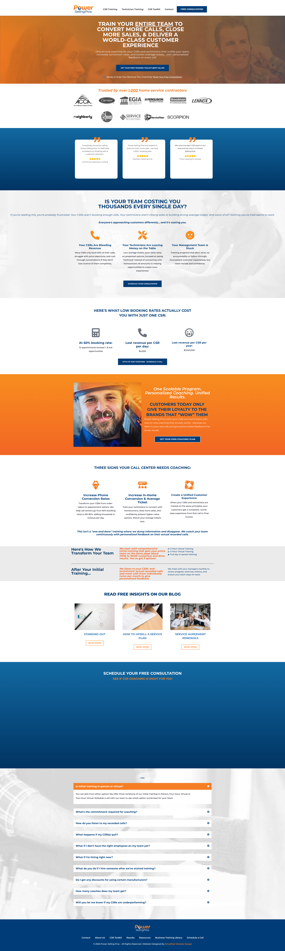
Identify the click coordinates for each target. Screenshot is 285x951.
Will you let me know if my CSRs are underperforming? (111, 902)
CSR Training (110, 9)
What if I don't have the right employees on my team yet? (113, 845)
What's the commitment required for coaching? (106, 811)
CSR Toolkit (154, 9)
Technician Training (132, 9)
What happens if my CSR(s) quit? (97, 834)
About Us (100, 937)
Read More (94, 643)
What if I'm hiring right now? (94, 857)
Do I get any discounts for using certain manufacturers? (111, 879)
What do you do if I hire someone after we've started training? (116, 868)
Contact (169, 9)
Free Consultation (192, 9)
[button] (107, 414)
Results (130, 937)
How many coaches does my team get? (101, 891)
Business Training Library (168, 937)
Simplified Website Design (178, 944)
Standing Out (94, 634)
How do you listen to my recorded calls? (101, 823)
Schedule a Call (195, 937)
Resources (145, 937)
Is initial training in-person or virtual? (99, 786)
